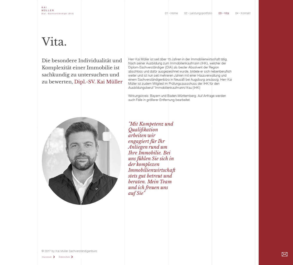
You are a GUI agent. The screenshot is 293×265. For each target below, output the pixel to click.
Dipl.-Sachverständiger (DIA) (58, 14)
